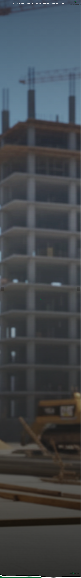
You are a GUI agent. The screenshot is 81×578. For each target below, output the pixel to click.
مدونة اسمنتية (46, 3)
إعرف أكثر (40, 286)
